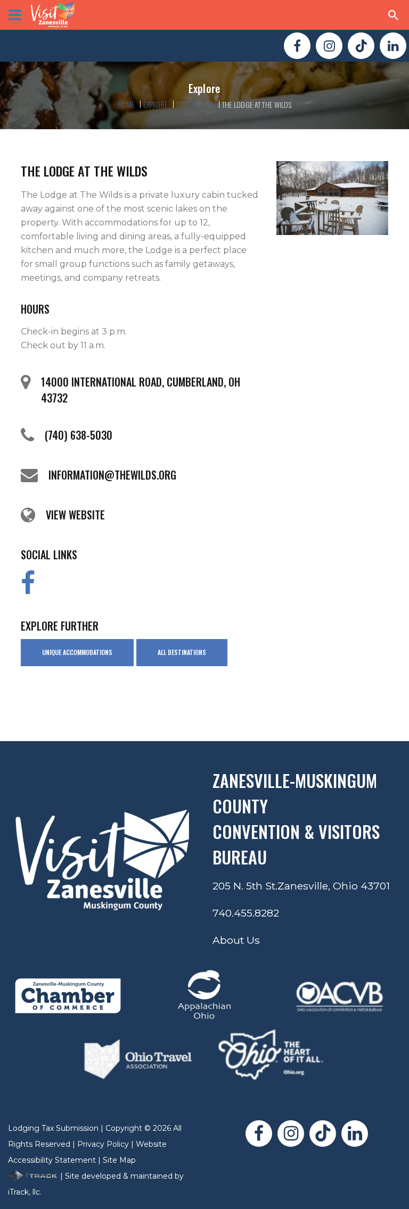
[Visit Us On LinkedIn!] (393, 45)
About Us (236, 940)
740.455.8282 (245, 912)
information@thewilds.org (112, 475)
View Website (75, 515)
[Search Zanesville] (393, 15)
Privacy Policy (103, 1144)
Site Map (119, 1160)
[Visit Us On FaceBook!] (297, 45)
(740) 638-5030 (78, 435)
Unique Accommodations (77, 652)
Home (126, 104)
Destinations (195, 104)
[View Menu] (15, 15)
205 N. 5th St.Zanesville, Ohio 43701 (301, 885)
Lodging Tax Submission (53, 1128)
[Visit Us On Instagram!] (329, 45)
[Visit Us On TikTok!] (361, 45)
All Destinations (182, 652)
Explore (155, 104)
